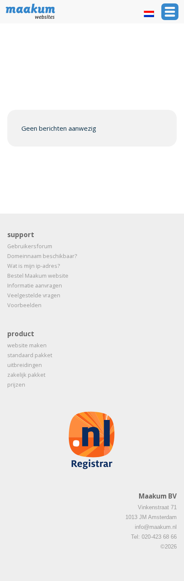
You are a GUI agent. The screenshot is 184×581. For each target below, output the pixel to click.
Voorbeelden (24, 305)
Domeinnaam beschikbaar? (42, 256)
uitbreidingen (24, 365)
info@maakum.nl (156, 527)
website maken (27, 345)
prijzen (16, 384)
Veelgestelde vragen (33, 295)
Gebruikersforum (29, 246)
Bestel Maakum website (37, 275)
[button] (169, 11)
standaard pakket (29, 355)
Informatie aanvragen (34, 285)
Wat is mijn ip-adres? (33, 266)
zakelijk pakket (26, 375)
